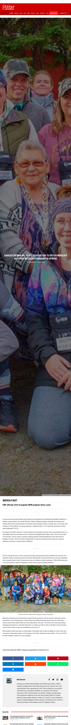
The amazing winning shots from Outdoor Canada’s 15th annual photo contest (21, 716)
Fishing (11, 13)
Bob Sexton (32, 262)
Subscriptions (53, 13)
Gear (25, 13)
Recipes (33, 13)
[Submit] (35, 664)
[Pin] (57, 658)
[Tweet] (35, 658)
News (28, 13)
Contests (42, 13)
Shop (47, 13)
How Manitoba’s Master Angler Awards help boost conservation (56, 716)
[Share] (13, 658)
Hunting (16, 13)
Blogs (37, 13)
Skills (21, 13)
